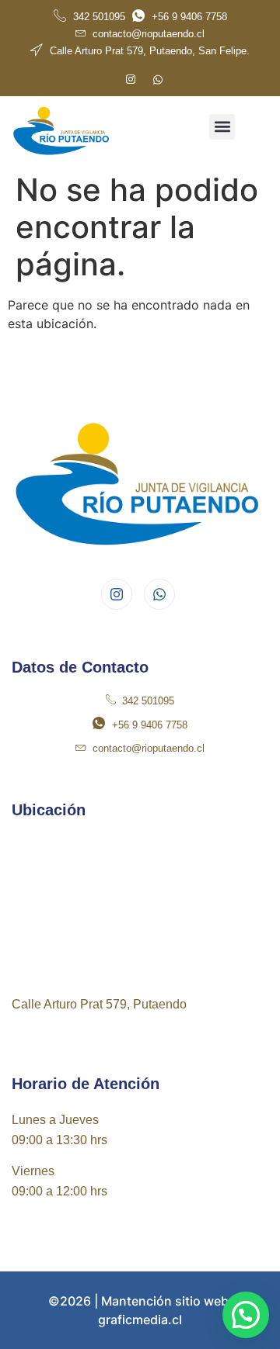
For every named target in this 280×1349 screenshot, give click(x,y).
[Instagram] (130, 80)
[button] (222, 127)
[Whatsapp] (158, 80)
